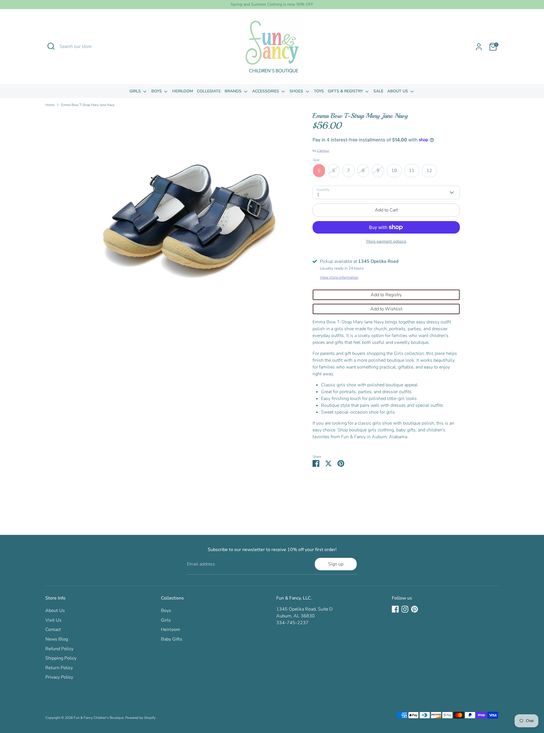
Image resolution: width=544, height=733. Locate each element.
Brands (234, 91)
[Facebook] (395, 609)
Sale (378, 91)
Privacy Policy (59, 677)
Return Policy (59, 668)
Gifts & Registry (346, 91)
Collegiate (209, 91)
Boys (157, 91)
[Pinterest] (414, 609)
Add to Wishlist (386, 309)
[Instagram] (404, 609)
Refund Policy (59, 649)
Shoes (297, 91)
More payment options (386, 241)
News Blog (56, 639)
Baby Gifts (171, 639)
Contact (53, 629)
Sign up (335, 564)
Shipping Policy (60, 658)
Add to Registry (386, 295)
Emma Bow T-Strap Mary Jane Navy (87, 105)
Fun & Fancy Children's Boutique (99, 717)
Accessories (266, 91)
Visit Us (53, 620)
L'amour (323, 150)
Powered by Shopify (140, 717)
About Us (398, 91)
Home (49, 105)
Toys (319, 91)
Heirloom (182, 91)
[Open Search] (51, 46)
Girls (135, 91)
